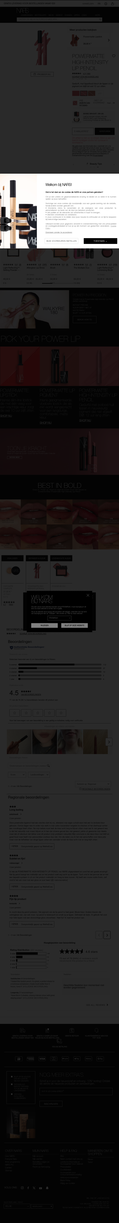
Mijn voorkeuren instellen (61, 241)
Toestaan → (100, 241)
